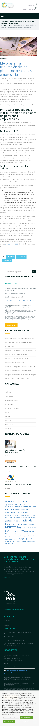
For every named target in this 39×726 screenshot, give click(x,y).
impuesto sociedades (27, 527)
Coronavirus (9, 404)
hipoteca (9, 524)
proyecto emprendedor (24, 536)
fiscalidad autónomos (23, 517)
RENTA (28, 538)
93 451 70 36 (31, 6)
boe (18, 509)
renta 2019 (16, 541)
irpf (7, 531)
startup (29, 541)
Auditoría (8, 392)
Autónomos (9, 396)
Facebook (21, 257)
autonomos (11, 509)
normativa (29, 531)
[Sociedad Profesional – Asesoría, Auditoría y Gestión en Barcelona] (8, 5)
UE (6, 543)
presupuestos (10, 536)
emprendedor (20, 515)
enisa (34, 515)
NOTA (7, 534)
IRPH (18, 531)
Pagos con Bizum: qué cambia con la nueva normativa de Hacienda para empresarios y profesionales (19, 342)
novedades (14, 534)
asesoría (33, 507)
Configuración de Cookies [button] (11, 718)
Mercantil (8, 420)
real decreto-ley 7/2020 (14, 539)
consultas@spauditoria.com (16, 640)
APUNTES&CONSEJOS (13, 507)
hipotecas (18, 524)
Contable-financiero (11, 400)
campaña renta (24, 509)
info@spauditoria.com (29, 9)
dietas (26, 512)
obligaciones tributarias (26, 534)
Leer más (7, 455)
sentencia (22, 541)
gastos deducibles (12, 521)
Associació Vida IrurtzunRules (14, 609)
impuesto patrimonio (28, 524)
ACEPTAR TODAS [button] (9, 722)
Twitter (11, 257)
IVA (23, 531)
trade (34, 541)
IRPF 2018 (12, 531)
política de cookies (8, 714)
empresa (28, 515)
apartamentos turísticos (15, 504)
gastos (33, 517)
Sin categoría (9, 424)
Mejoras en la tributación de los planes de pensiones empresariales (16, 69)
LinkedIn (8, 260)
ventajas (11, 543)
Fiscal (7, 412)
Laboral (7, 416)
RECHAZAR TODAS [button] (26, 718)
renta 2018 (9, 541)
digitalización (9, 515)
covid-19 (20, 512)
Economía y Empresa (12, 408)
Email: (7, 297)
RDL (33, 536)
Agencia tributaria (16, 501)
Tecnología (8, 428)
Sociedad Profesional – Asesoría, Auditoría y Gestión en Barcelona (19, 559)
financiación (10, 517)
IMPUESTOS (11, 527)
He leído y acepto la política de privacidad (21, 301)
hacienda (27, 520)
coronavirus (10, 512)
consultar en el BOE (11, 244)
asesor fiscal (25, 507)
